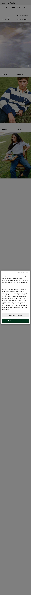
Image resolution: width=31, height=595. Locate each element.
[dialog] (15, 297)
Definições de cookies (15, 315)
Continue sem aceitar (22, 272)
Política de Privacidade (13, 307)
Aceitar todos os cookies (15, 321)
